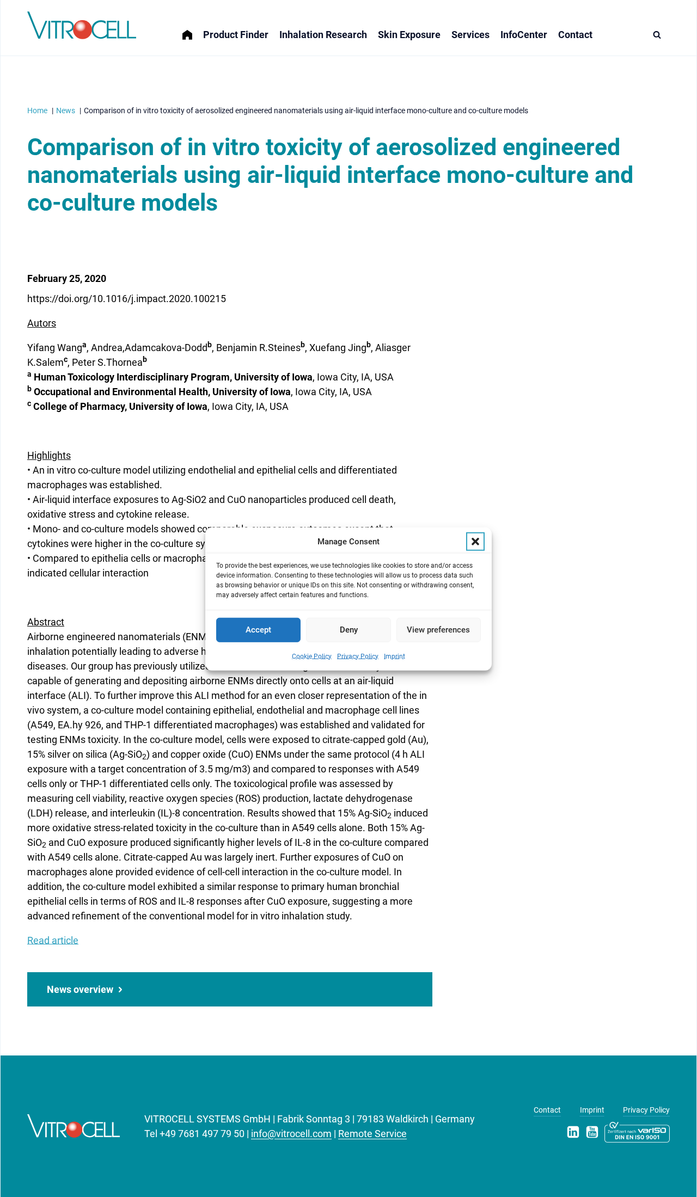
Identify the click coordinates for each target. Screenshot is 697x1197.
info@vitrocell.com (291, 1133)
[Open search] (660, 34)
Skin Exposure (409, 34)
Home (192, 28)
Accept (258, 629)
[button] (475, 541)
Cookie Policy (312, 656)
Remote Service (372, 1133)
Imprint (394, 656)
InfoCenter (523, 34)
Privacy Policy (357, 656)
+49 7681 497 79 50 (202, 1133)
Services (470, 34)
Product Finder (235, 34)
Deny (349, 629)
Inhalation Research (323, 34)
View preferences (438, 629)
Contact (575, 34)
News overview (80, 989)
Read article (52, 940)
